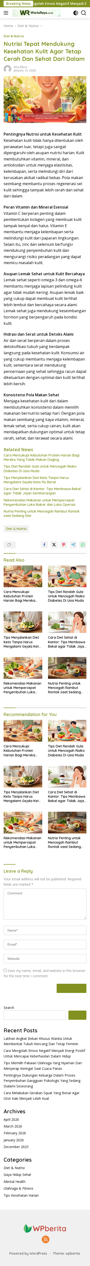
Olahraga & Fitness (18, 1188)
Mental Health (14, 1181)
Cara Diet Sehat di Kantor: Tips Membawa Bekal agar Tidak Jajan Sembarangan (42, 491)
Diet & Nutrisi (14, 36)
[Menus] (7, 13)
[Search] (83, 13)
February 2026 (15, 1133)
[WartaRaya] (35, 13)
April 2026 (11, 1119)
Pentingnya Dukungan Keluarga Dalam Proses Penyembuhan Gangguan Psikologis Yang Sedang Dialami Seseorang (42, 1080)
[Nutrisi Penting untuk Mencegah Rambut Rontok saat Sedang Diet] (67, 668)
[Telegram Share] (73, 544)
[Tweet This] (54, 544)
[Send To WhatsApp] (82, 544)
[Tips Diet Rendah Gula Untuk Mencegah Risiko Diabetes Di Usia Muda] (67, 576)
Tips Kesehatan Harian (21, 1195)
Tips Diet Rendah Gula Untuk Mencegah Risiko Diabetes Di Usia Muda (40, 468)
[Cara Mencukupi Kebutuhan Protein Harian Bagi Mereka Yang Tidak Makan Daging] (23, 576)
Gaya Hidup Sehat (17, 1174)
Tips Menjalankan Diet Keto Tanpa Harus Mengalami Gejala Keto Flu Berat (36, 480)
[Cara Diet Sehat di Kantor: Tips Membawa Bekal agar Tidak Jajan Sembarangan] (67, 622)
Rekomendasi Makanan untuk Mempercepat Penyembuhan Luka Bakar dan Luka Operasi (39, 502)
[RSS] (45, 1240)
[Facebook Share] (44, 544)
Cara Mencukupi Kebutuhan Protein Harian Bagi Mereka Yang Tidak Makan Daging (41, 457)
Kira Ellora (20, 67)
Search (9, 1007)
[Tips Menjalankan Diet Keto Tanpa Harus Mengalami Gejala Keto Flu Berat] (23, 622)
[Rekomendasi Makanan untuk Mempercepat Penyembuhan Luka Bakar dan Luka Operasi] (23, 668)
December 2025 (16, 1146)
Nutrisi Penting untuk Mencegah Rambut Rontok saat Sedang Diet (42, 513)
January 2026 (14, 1140)
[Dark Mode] (75, 13)
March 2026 (13, 1126)
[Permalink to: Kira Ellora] (7, 68)
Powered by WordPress (28, 1253)
